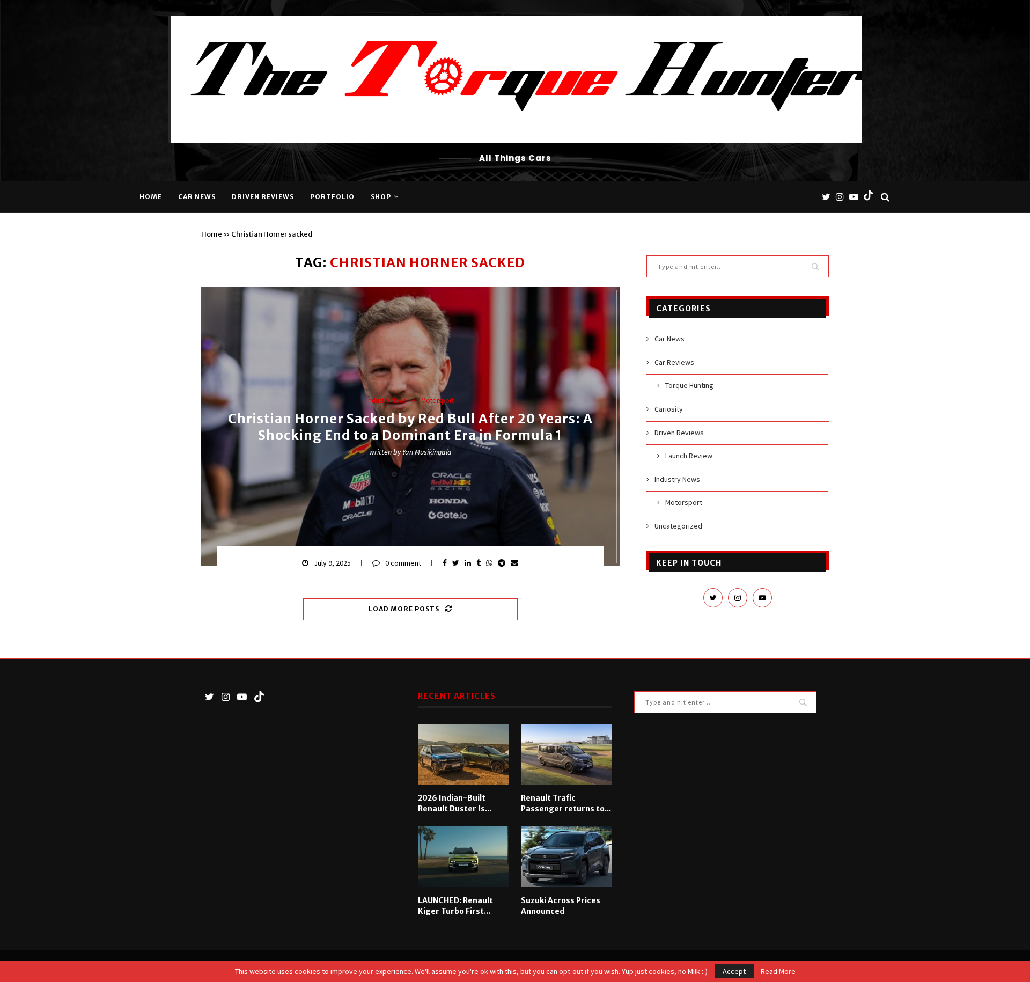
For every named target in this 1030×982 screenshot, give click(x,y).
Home (150, 197)
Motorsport (437, 401)
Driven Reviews (263, 197)
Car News (197, 197)
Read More (778, 971)
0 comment (403, 563)
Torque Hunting (689, 385)
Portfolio (332, 197)
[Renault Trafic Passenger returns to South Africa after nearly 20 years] (566, 754)
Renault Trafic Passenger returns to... (566, 803)
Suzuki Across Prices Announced (560, 906)
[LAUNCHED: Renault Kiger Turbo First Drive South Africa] (463, 857)
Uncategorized (678, 526)
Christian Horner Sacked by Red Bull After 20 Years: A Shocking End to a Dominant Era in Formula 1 (410, 427)
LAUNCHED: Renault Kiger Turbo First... (455, 906)
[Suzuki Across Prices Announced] (566, 857)
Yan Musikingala (427, 452)
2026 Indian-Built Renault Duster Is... (454, 803)
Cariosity (668, 409)
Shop (381, 197)
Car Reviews (674, 362)
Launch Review (688, 455)
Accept (734, 971)
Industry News (386, 401)
